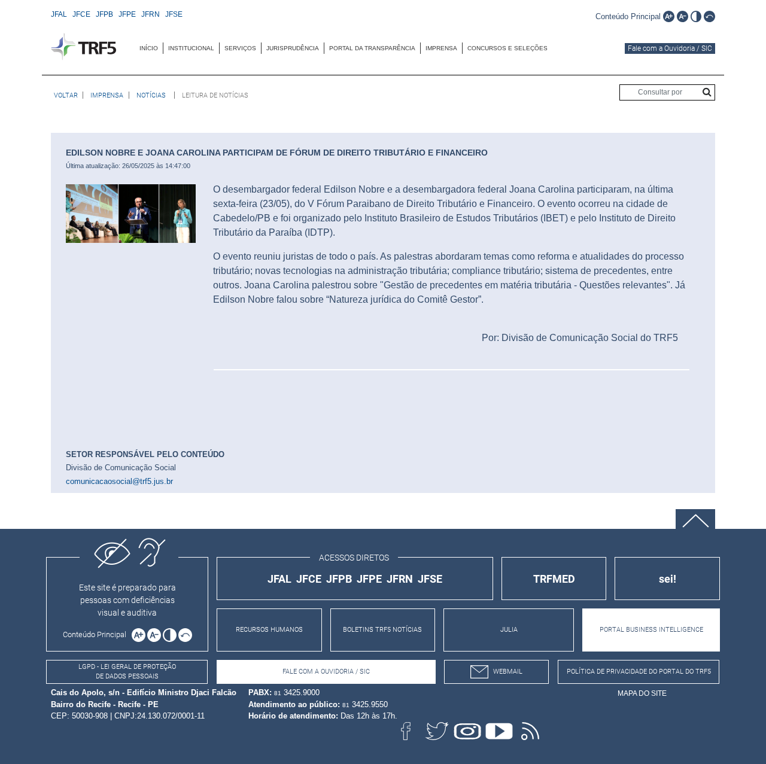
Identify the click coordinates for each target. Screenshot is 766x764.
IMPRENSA (441, 48)
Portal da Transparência (372, 48)
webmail (507, 671)
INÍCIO (148, 48)
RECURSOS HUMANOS (269, 630)
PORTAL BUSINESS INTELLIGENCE (651, 630)
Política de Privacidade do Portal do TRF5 (639, 671)
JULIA (509, 630)
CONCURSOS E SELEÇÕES (507, 48)
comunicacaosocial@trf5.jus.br (119, 481)
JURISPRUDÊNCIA (292, 48)
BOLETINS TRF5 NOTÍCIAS (382, 630)
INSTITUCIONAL (191, 48)
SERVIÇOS (240, 48)
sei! (667, 579)
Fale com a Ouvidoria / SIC (670, 48)
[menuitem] (149, 48)
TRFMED (554, 579)
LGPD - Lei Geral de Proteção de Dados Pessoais (127, 672)
